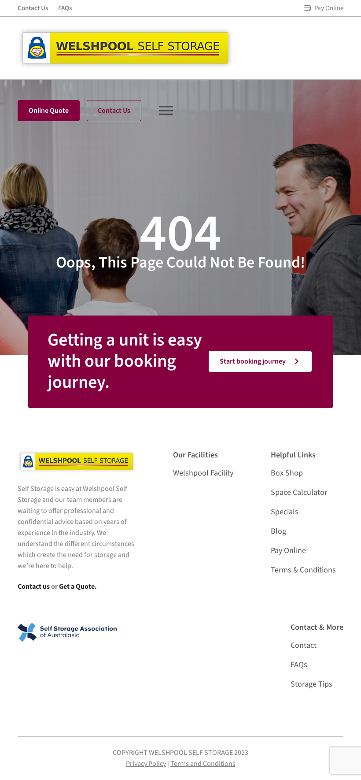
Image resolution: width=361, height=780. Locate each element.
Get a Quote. (78, 586)
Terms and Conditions (203, 764)
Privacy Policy (146, 764)
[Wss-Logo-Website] (125, 31)
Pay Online (328, 8)
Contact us (34, 586)
